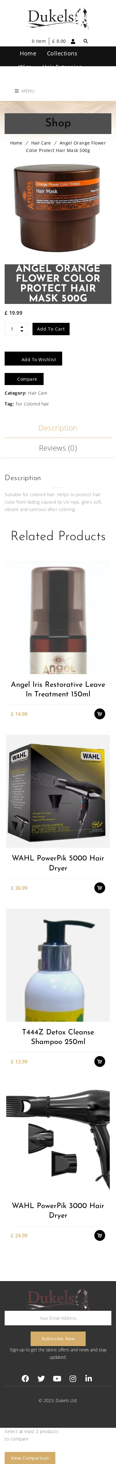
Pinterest (57, 1379)
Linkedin (89, 1379)
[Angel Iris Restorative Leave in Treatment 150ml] (58, 617)
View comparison (30, 1458)
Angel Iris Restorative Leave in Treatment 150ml (58, 689)
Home (16, 143)
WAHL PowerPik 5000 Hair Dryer (58, 863)
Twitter (41, 1379)
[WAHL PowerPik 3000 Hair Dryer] (58, 1138)
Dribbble (73, 1379)
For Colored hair (32, 404)
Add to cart (51, 329)
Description (58, 427)
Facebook (25, 1379)
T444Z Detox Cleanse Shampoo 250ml (58, 1037)
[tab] (58, 428)
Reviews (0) (58, 448)
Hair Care (41, 143)
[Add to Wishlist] (102, 648)
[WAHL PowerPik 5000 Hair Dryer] (58, 791)
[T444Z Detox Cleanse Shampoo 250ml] (58, 965)
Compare (102, 659)
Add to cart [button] (102, 637)
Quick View (102, 670)
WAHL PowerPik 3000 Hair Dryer (58, 1210)
